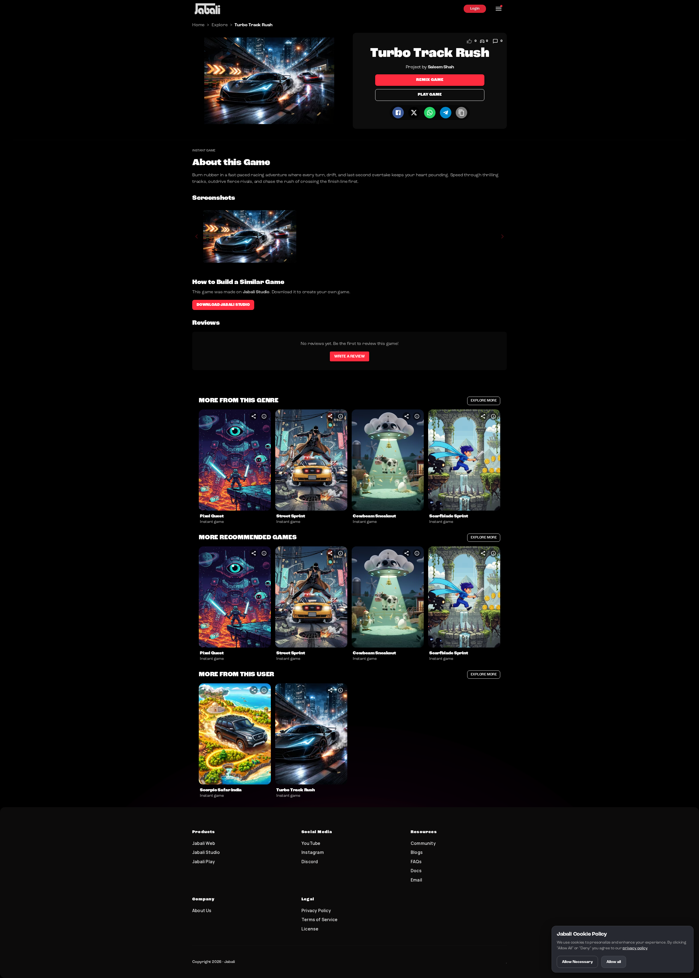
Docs (416, 871)
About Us (202, 910)
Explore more (484, 400)
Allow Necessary (577, 962)
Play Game (430, 95)
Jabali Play (203, 862)
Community (423, 843)
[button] (235, 460)
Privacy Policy (316, 910)
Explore (220, 25)
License (309, 929)
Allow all (613, 962)
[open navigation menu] (499, 9)
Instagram (312, 852)
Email (416, 880)
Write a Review (349, 356)
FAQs (416, 862)
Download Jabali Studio (223, 305)
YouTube (310, 843)
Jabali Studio (206, 852)
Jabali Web (203, 843)
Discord (309, 862)
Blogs (417, 852)
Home (198, 25)
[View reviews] (495, 41)
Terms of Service (319, 919)
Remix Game (429, 80)
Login (474, 8)
